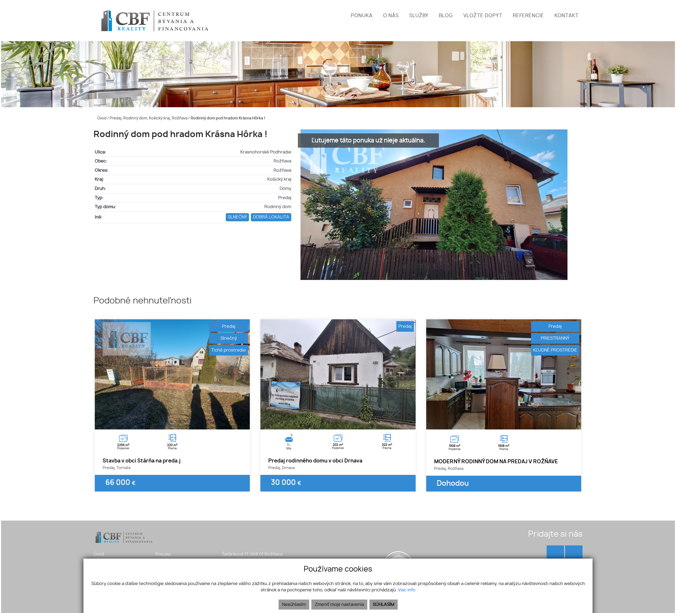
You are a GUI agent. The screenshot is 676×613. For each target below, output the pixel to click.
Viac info (406, 590)
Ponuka (163, 554)
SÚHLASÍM (383, 604)
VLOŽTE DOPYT (482, 15)
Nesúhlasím (294, 604)
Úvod (101, 118)
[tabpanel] (172, 374)
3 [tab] (178, 422)
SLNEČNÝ (237, 217)
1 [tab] (166, 422)
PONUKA (362, 15)
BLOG (446, 15)
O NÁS (391, 15)
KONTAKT (567, 15)
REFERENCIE (528, 15)
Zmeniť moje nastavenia (339, 604)
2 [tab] (172, 422)
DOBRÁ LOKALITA (271, 217)
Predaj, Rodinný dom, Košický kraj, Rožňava (149, 118)
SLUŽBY (418, 15)
